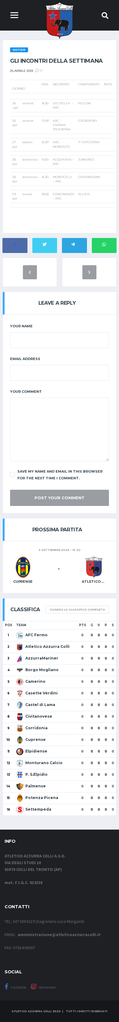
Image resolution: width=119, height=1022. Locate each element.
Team (21, 625)
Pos (8, 625)
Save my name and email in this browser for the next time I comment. (60, 474)
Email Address (25, 359)
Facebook (18, 987)
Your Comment (26, 391)
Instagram (47, 987)
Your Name (21, 326)
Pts (82, 625)
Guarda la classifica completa (77, 609)
